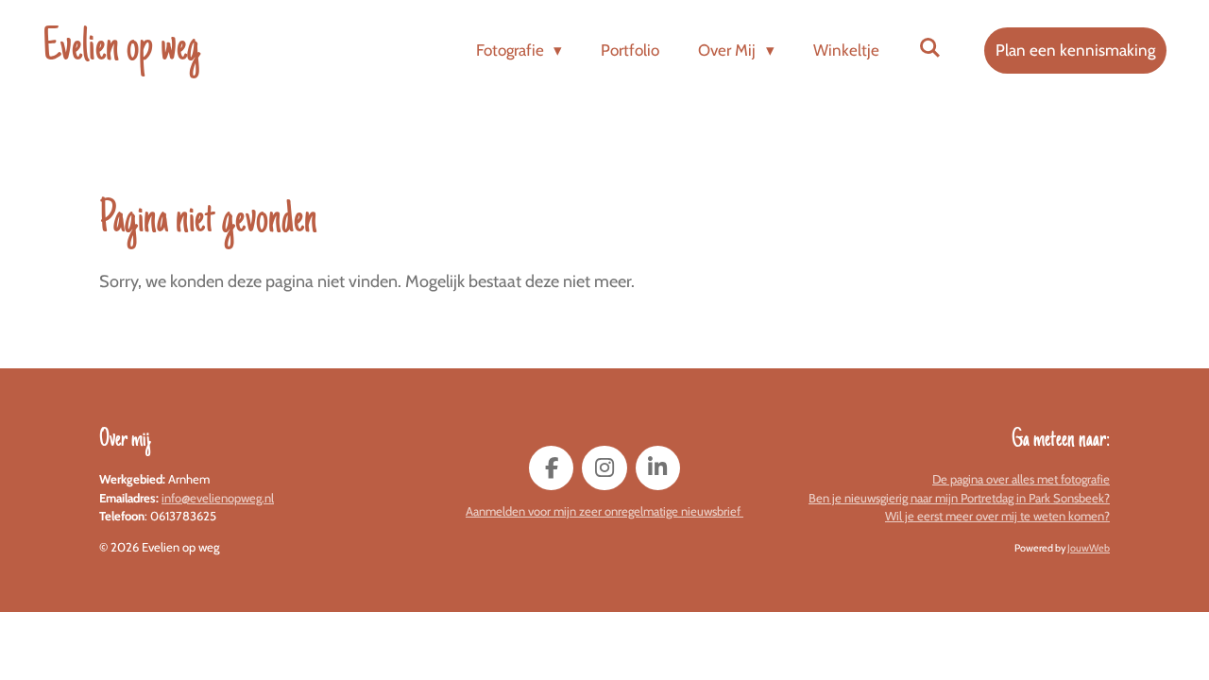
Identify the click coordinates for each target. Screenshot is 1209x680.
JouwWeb (1088, 548)
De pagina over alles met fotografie (1021, 478)
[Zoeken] (929, 48)
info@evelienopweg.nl (218, 497)
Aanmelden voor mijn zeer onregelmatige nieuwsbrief (604, 510)
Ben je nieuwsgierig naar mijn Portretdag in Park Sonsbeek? (959, 497)
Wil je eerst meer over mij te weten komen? (997, 515)
